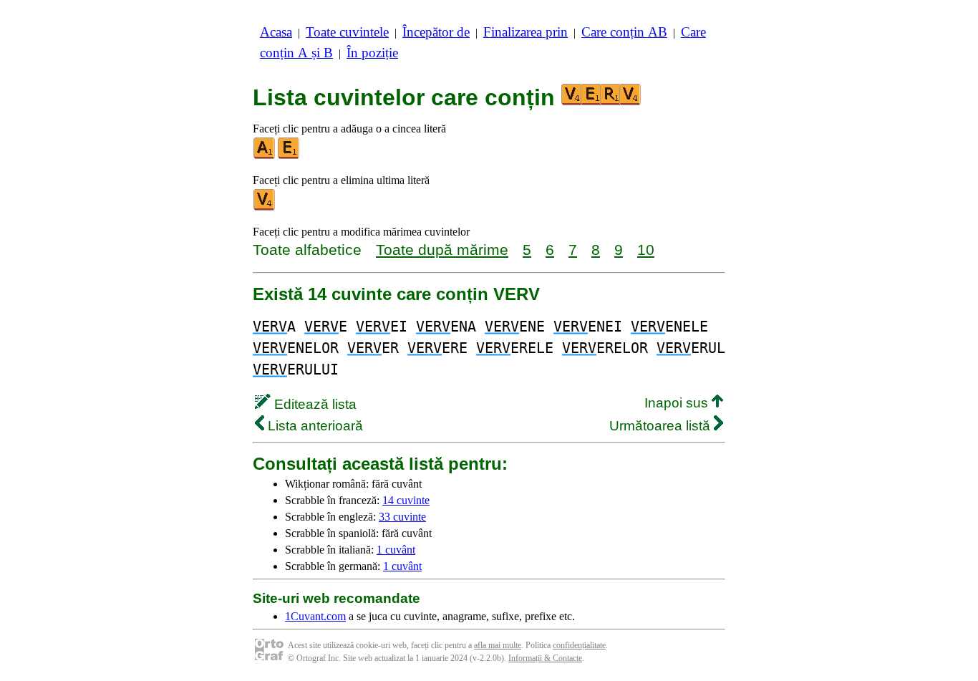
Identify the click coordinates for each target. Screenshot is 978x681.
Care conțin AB (624, 31)
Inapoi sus (678, 402)
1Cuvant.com (315, 616)
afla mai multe (497, 645)
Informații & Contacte (545, 658)
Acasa (276, 31)
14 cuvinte (406, 500)
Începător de (436, 31)
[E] (289, 156)
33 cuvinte (402, 517)
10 (645, 249)
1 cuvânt (396, 550)
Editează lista (314, 404)
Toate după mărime (442, 249)
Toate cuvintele (347, 31)
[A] (265, 156)
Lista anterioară (313, 425)
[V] (265, 207)
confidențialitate (579, 645)
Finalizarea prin (525, 31)
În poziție (372, 52)
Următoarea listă (661, 425)
